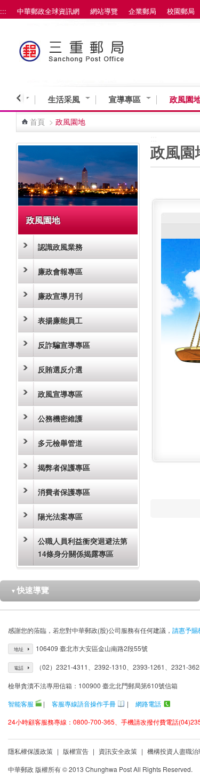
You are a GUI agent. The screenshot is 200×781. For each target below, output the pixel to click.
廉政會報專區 (60, 271)
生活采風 (64, 99)
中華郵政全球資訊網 (48, 11)
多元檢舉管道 (60, 442)
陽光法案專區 (60, 516)
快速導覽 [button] (30, 590)
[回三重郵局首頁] (91, 49)
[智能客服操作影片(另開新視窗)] (38, 703)
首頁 (37, 121)
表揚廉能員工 (60, 320)
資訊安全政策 (118, 750)
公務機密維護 (60, 418)
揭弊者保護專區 (64, 467)
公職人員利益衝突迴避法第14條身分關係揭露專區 (82, 547)
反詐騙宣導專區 (64, 344)
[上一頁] (20, 98)
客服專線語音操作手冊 (84, 703)
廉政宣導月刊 (60, 295)
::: (3, 11)
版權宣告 (76, 750)
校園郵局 (181, 11)
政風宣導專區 (60, 393)
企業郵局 (142, 11)
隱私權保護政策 (30, 750)
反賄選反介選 (60, 369)
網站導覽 (104, 11)
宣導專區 (125, 99)
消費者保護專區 (64, 491)
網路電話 (148, 703)
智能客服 (21, 703)
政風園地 (43, 220)
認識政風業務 (60, 246)
